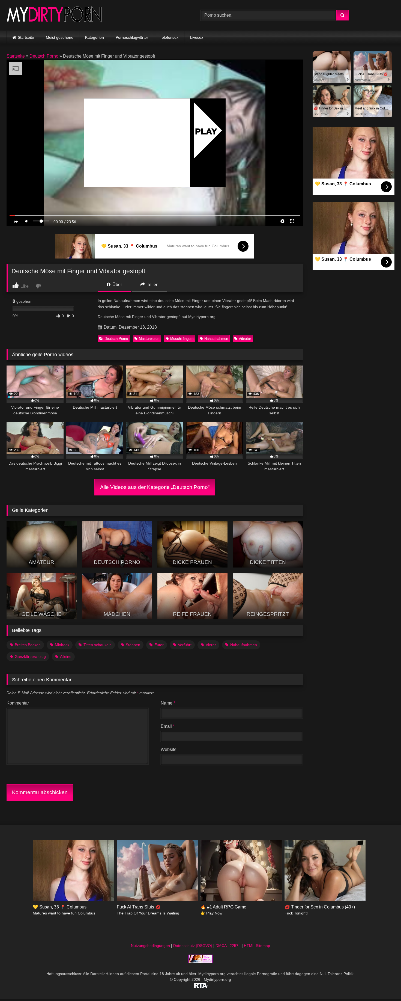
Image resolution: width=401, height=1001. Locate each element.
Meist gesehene (59, 37)
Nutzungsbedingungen (150, 945)
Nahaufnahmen (216, 339)
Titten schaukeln (97, 645)
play (206, 131)
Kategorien (94, 37)
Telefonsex (169, 37)
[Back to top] (384, 984)
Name (168, 703)
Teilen (152, 284)
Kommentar (18, 703)
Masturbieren (149, 339)
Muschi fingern (181, 339)
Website (168, 749)
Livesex (196, 37)
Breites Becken (28, 645)
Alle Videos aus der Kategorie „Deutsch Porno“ (155, 487)
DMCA (221, 945)
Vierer (211, 645)
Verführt (184, 645)
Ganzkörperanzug (30, 656)
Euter (159, 645)
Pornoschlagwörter (132, 37)
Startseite (26, 37)
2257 (234, 945)
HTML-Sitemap (257, 945)
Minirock (62, 645)
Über (116, 284)
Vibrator (245, 339)
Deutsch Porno (43, 56)
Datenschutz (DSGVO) (192, 945)
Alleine (65, 656)
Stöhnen (133, 645)
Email (168, 726)
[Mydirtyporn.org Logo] (54, 15)
